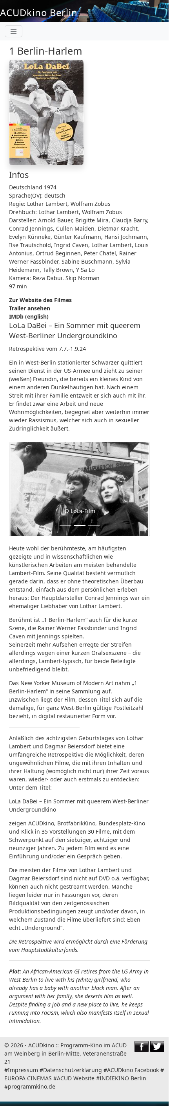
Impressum (23, 1070)
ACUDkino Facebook (133, 1070)
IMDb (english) (29, 316)
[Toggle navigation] (13, 31)
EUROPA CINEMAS (28, 1078)
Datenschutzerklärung (72, 1070)
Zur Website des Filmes (40, 300)
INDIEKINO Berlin (123, 1078)
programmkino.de (31, 1086)
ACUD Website (75, 1078)
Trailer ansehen (29, 308)
